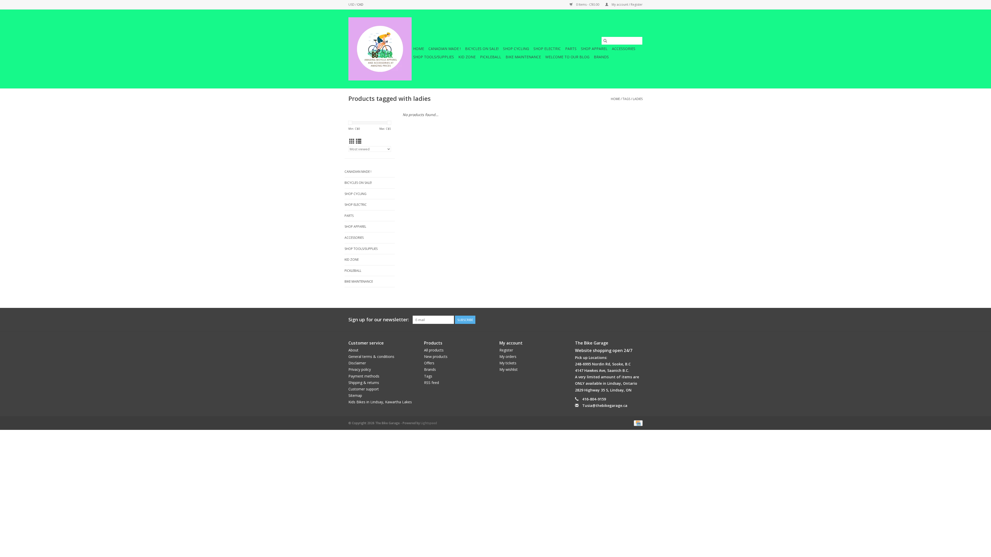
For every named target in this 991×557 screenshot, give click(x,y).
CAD (360, 4)
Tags (626, 99)
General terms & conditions (371, 356)
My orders (507, 356)
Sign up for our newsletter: (378, 319)
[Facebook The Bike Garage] (629, 320)
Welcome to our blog (567, 56)
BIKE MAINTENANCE (523, 56)
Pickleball (490, 56)
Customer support (363, 389)
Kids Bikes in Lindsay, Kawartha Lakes (380, 401)
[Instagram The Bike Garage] (638, 320)
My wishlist (508, 369)
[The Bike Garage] (380, 48)
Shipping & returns (363, 382)
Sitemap (355, 395)
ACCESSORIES (623, 48)
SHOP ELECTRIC (547, 48)
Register (506, 350)
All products (434, 350)
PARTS (571, 48)
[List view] (358, 141)
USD (351, 4)
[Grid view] (352, 141)
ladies (638, 99)
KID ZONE (467, 56)
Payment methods (363, 376)
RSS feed (431, 382)
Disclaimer (357, 363)
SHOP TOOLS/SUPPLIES (433, 56)
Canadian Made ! (444, 48)
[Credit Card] (637, 423)
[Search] (605, 41)
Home (418, 48)
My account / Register (627, 4)
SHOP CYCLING (516, 48)
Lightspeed (429, 423)
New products (435, 356)
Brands (601, 56)
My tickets (507, 363)
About (353, 350)
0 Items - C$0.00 (587, 4)
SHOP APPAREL (594, 48)
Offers (429, 363)
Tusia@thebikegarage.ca (604, 405)
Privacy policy (359, 369)
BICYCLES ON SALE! (482, 48)
